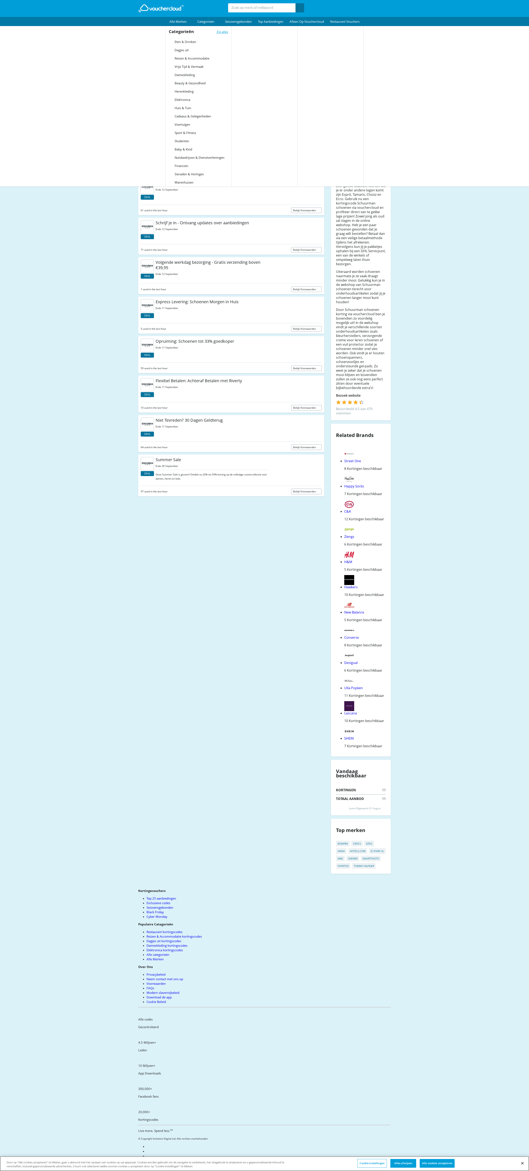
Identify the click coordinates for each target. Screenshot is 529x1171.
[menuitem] (180, 21)
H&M (348, 562)
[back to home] (161, 8)
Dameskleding (184, 75)
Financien (181, 166)
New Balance (354, 612)
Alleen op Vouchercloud (307, 21)
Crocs (357, 843)
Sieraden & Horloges (189, 174)
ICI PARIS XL (377, 851)
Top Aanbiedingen (270, 21)
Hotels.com (358, 851)
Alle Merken (155, 959)
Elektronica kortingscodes (165, 950)
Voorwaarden (156, 983)
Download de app (159, 997)
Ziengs (349, 536)
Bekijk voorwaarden (305, 210)
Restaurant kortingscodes (164, 932)
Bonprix (343, 843)
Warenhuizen (183, 182)
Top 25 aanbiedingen (161, 898)
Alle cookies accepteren (437, 1163)
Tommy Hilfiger (364, 866)
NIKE (340, 858)
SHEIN (349, 738)
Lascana (350, 713)
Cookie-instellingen (372, 1163)
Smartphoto (370, 858)
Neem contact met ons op (165, 979)
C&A (347, 511)
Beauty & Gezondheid (190, 83)
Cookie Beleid (156, 1002)
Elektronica (182, 100)
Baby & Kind (183, 149)
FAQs (150, 988)
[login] (350, 402)
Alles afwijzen (403, 1163)
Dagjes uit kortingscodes (164, 941)
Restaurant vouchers (345, 21)
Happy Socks (354, 486)
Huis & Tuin (182, 108)
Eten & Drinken (185, 42)
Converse (351, 637)
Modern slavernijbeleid (163, 993)
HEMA (341, 851)
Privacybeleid (156, 974)
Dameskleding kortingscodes (167, 945)
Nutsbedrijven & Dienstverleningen (199, 157)
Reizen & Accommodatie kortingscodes (174, 936)
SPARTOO (343, 866)
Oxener (352, 858)
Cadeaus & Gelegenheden (192, 116)
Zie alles (222, 32)
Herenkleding (184, 91)
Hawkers (351, 587)
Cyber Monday (157, 916)
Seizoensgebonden (238, 21)
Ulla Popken (353, 688)
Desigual (351, 662)
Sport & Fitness (185, 133)
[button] (180, 21)
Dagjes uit (181, 50)
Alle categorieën (158, 955)
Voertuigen (182, 124)
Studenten (181, 141)
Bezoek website (348, 395)
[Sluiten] (522, 1163)
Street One (352, 461)
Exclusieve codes (158, 903)
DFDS (369, 843)
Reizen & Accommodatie (191, 58)
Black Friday (155, 912)
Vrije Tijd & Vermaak (189, 66)
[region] (264, 1163)
